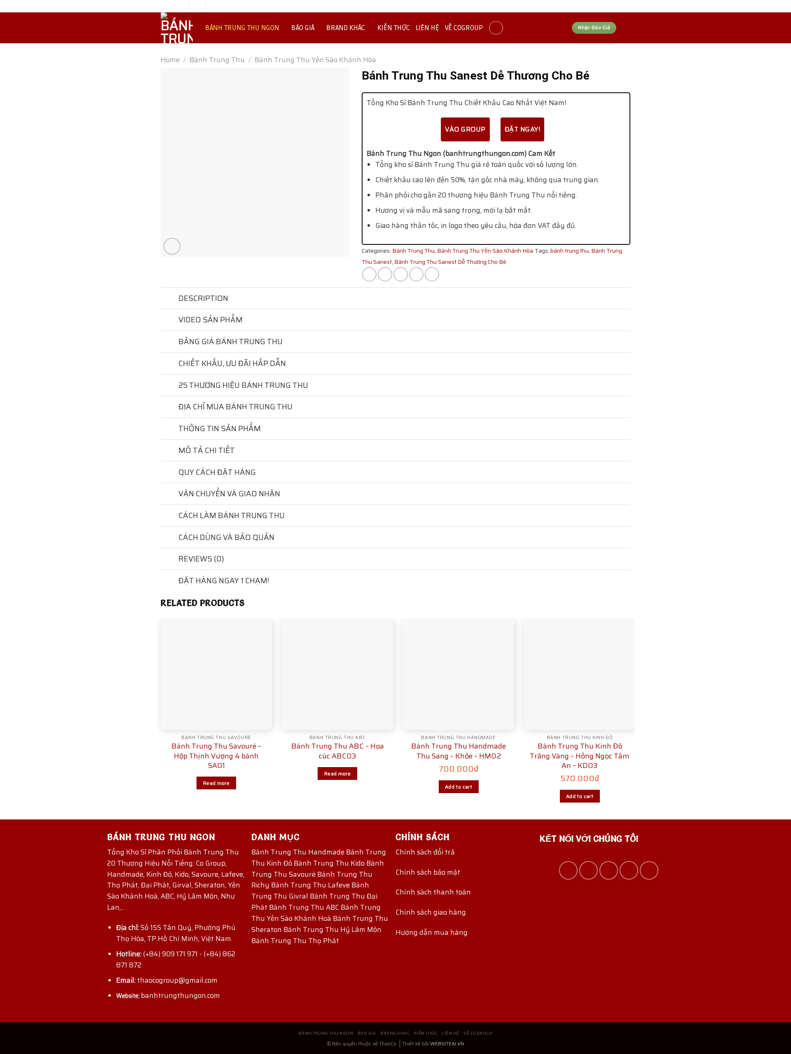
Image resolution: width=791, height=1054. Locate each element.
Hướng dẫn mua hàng (432, 932)
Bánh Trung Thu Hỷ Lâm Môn (332, 929)
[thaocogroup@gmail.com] (181, 6)
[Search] (496, 28)
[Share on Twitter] (385, 274)
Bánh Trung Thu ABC (305, 907)
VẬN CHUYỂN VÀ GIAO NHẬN (229, 494)
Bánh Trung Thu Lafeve (311, 885)
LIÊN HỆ (427, 28)
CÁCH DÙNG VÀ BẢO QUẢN (226, 537)
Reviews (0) (201, 559)
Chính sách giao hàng (431, 912)
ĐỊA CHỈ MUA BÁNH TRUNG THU (235, 407)
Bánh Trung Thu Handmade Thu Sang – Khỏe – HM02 (458, 751)
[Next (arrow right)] (770, 527)
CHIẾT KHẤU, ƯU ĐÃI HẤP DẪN (232, 363)
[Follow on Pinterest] (629, 870)
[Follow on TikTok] (608, 870)
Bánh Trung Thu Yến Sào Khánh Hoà (316, 913)
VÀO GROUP (465, 129)
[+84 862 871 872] (214, 6)
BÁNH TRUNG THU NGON (242, 28)
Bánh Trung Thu (217, 59)
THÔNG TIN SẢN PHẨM (219, 428)
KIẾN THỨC (393, 28)
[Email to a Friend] (400, 274)
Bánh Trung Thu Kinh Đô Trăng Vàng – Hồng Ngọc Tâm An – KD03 (580, 756)
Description (203, 298)
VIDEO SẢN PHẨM (210, 320)
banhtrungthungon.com (180, 995)
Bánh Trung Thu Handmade (298, 852)
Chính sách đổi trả (425, 852)
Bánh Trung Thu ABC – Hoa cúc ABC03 (337, 751)
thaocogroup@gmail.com (177, 980)
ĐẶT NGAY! (522, 129)
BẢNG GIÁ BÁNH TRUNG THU (230, 341)
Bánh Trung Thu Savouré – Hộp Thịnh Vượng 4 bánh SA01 (216, 756)
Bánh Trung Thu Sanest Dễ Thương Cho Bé (450, 261)
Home (170, 59)
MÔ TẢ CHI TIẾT (206, 450)
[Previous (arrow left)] (14, 527)
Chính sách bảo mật (428, 872)
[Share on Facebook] (369, 274)
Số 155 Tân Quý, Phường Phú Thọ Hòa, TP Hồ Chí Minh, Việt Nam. (176, 933)
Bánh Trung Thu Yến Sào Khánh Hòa (315, 59)
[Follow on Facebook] (568, 870)
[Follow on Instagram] (588, 870)
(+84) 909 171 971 (170, 953)
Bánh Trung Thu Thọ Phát (295, 940)
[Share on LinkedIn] (432, 274)
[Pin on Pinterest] (416, 274)
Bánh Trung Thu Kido (330, 863)
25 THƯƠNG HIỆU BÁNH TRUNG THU (243, 385)
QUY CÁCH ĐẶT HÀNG (217, 472)
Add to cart (458, 787)
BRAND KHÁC (345, 28)
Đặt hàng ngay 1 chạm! (223, 581)
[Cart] (626, 28)
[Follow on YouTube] (649, 870)
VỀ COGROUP (464, 28)
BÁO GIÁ (302, 28)
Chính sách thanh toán (433, 892)
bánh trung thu (569, 250)
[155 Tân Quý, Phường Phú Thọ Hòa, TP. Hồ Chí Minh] (164, 6)
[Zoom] (172, 246)
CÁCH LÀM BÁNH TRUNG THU (231, 515)
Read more (216, 783)
